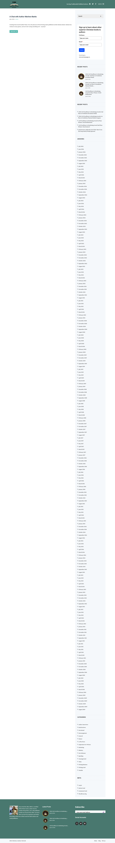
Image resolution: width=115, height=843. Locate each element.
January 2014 (82, 558)
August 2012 (82, 606)
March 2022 (82, 277)
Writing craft (82, 767)
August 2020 (82, 332)
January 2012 (82, 626)
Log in (80, 785)
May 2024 (81, 206)
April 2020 (81, 343)
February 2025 (82, 180)
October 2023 (82, 226)
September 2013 (83, 569)
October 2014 (82, 532)
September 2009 (83, 706)
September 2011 (83, 638)
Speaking (81, 756)
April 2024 (81, 209)
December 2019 (83, 355)
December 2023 (83, 220)
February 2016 (82, 486)
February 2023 (82, 249)
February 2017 (82, 452)
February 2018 (82, 418)
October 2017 (82, 429)
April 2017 (81, 446)
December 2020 (83, 320)
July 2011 (81, 643)
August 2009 (82, 709)
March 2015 (82, 518)
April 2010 (81, 686)
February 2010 (82, 692)
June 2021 (81, 303)
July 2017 (81, 438)
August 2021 (82, 297)
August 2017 (82, 435)
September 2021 (83, 295)
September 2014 (83, 535)
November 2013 (83, 563)
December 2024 (83, 186)
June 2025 (81, 169)
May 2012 (81, 615)
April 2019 (81, 378)
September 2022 (83, 263)
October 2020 (82, 326)
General (81, 736)
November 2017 (83, 426)
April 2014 (81, 549)
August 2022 (82, 266)
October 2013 (82, 566)
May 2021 (81, 306)
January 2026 (82, 152)
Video (80, 761)
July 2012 (81, 609)
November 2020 (83, 323)
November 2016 (83, 460)
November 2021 (83, 289)
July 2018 (81, 403)
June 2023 (81, 237)
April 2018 (81, 412)
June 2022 (81, 272)
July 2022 (81, 269)
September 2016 (83, 466)
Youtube (81, 770)
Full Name (81, 35)
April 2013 (81, 583)
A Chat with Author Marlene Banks (23, 17)
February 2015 (82, 520)
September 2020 (83, 329)
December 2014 (83, 526)
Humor (80, 738)
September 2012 (83, 603)
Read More (13, 31)
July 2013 (81, 575)
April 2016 (81, 480)
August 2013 (82, 572)
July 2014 (81, 540)
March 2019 (82, 380)
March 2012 (82, 621)
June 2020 (81, 338)
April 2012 (81, 618)
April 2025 (81, 175)
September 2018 (83, 398)
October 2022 (82, 260)
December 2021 (82, 286)
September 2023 (83, 229)
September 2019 (83, 363)
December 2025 (83, 155)
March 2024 (82, 212)
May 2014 (81, 546)
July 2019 (81, 369)
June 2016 (81, 475)
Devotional (81, 730)
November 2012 (83, 598)
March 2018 (82, 415)
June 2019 (81, 372)
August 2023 (82, 232)
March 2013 (82, 586)
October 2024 (82, 192)
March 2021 (82, 312)
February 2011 (82, 658)
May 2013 (81, 581)
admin (16, 19)
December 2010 (83, 663)
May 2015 (81, 512)
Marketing (81, 747)
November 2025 (83, 157)
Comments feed (83, 791)
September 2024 (83, 195)
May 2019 (81, 375)
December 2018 (83, 389)
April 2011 (81, 652)
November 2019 (83, 358)
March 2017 (82, 449)
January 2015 (82, 523)
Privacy (103, 840)
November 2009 (83, 701)
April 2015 (81, 515)
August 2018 (82, 400)
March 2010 (82, 689)
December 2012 (82, 595)
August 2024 (82, 197)
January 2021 (82, 318)
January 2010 (82, 695)
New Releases (82, 753)
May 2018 (81, 409)
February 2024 (82, 215)
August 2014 (82, 538)
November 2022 (83, 257)
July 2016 (81, 472)
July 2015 (81, 506)
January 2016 (82, 489)
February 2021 (82, 315)
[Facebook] (96, 4)
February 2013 (82, 589)
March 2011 (81, 655)
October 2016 (82, 463)
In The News (82, 741)
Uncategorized (82, 759)
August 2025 (82, 163)
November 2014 (83, 529)
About (95, 840)
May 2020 (81, 340)
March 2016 (82, 483)
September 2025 (83, 160)
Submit (82, 50)
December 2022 (83, 255)
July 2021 (81, 300)
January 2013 (82, 592)
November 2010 (83, 666)
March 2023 (82, 246)
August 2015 (82, 503)
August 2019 (82, 366)
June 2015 (81, 509)
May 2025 (81, 172)
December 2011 (82, 629)
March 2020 (82, 346)
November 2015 (83, 495)
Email (81, 41)
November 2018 (83, 392)
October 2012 (82, 601)
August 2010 (82, 675)
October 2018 (82, 395)
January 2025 (82, 183)
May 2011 (81, 649)
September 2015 (83, 500)
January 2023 (82, 252)
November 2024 (83, 189)
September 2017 (83, 432)
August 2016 (82, 469)
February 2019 (82, 383)
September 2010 (83, 672)
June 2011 (81, 646)
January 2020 (82, 352)
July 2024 (81, 200)
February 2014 (82, 555)
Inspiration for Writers (85, 744)
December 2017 (82, 423)
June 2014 (81, 543)
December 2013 (82, 560)
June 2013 (81, 578)
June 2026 (81, 149)
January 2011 (82, 661)
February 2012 (82, 623)
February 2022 (82, 280)
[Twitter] (92, 4)
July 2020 (81, 335)
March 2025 (82, 177)
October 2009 (82, 703)
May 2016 (81, 478)
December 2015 (82, 492)
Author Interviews (83, 724)
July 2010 (81, 678)
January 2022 (82, 283)
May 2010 (81, 683)
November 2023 (83, 223)
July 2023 (81, 235)
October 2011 (82, 635)
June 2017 (81, 440)
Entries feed (82, 788)
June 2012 (81, 612)
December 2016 (83, 458)
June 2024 (81, 203)
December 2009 (83, 698)
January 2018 (82, 420)
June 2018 (81, 406)
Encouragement (83, 733)
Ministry (81, 750)
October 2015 (82, 498)
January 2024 (82, 217)
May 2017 (81, 443)
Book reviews (82, 727)
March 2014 (82, 552)
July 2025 (81, 166)
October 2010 (82, 669)
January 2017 (82, 455)
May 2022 (81, 275)
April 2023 (81, 243)
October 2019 (82, 360)
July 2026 (81, 146)
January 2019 (82, 386)
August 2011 (82, 641)
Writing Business (83, 764)
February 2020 (82, 349)
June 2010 (81, 681)
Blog (99, 840)
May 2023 (81, 240)
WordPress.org (83, 793)
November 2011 (82, 632)
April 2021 (81, 309)
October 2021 (82, 292)
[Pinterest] (89, 4)
